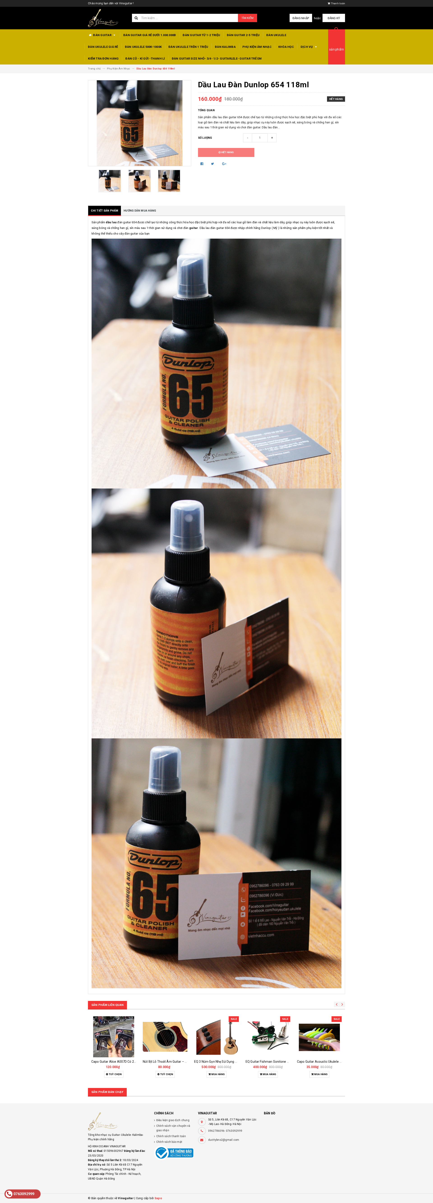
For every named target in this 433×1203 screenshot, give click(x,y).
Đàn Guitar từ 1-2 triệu (201, 35)
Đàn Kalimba (225, 46)
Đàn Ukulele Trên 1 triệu (188, 46)
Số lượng (205, 137)
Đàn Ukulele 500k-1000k (143, 46)
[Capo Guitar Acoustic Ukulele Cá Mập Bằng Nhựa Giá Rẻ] (319, 1036)
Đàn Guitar (102, 35)
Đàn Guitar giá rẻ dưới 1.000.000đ (149, 35)
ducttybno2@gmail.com (223, 1139)
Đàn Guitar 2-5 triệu (243, 35)
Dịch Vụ (307, 46)
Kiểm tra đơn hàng (103, 58)
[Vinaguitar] (117, 1121)
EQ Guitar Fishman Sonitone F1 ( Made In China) (280, 1061)
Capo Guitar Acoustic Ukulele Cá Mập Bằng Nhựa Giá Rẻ (336, 1061)
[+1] (224, 164)
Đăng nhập (301, 18)
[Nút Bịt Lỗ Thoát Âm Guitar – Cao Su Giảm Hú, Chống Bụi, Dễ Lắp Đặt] (165, 1036)
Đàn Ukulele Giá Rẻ (103, 46)
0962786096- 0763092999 (225, 1130)
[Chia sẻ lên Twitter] (213, 164)
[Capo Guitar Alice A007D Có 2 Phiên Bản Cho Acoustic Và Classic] (113, 1036)
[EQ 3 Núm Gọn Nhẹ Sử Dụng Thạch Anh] (216, 1036)
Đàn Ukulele (276, 35)
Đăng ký (334, 18)
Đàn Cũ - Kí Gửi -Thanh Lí (145, 58)
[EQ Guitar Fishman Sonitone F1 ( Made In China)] (268, 1036)
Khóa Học (286, 46)
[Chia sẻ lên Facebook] (202, 164)
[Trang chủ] (106, 18)
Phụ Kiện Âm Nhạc (257, 46)
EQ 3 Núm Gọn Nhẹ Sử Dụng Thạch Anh (222, 1061)
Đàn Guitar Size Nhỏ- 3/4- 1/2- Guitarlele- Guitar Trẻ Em (217, 58)
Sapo (158, 1198)
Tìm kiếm (247, 18)
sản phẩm (336, 49)
